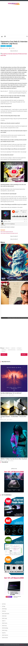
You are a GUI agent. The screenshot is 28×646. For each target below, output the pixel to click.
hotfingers (19, 348)
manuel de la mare (11, 349)
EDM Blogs (4, 608)
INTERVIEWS (9, 45)
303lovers (7, 348)
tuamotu (3, 351)
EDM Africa (4, 625)
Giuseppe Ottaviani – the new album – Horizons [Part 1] (13, 417)
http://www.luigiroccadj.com (7, 231)
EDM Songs (4, 618)
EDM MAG (4, 616)
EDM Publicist (5, 635)
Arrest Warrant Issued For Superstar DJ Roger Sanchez (4, 354)
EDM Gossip (4, 630)
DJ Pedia (4, 604)
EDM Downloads (5, 613)
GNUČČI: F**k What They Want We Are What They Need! (14, 458)
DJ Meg (3, 606)
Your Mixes (12, 48)
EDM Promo (4, 623)
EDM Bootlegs (5, 628)
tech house (19, 349)
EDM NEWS (3, 45)
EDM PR (3, 632)
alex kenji (13, 348)
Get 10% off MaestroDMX (14, 472)
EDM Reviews (5, 637)
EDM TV (3, 620)
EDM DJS (4, 611)
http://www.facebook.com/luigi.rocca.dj (9, 233)
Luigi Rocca (4, 349)
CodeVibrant (21, 644)
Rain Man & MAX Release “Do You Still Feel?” (11, 393)
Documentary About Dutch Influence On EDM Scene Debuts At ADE (24, 354)
